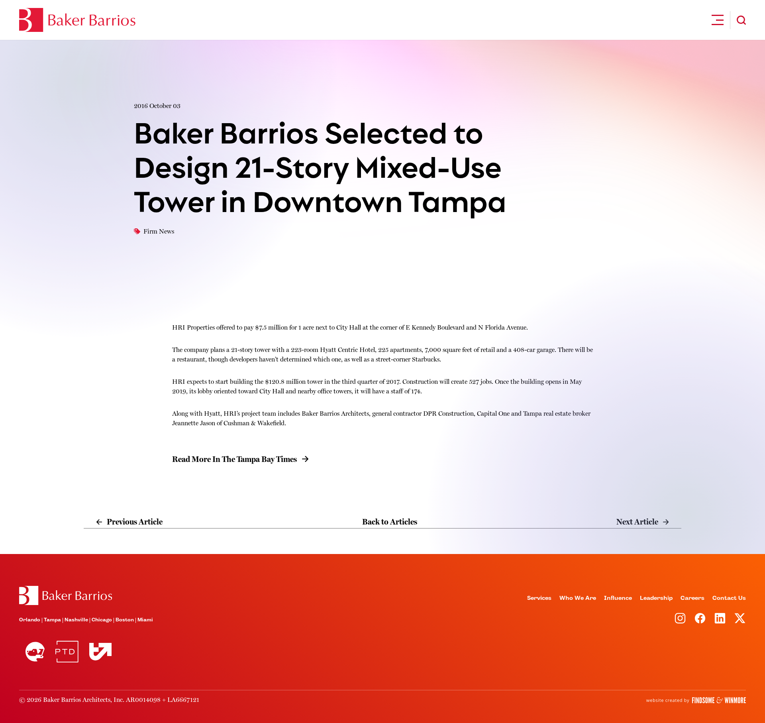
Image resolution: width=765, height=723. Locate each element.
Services (539, 598)
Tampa (52, 620)
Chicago (102, 620)
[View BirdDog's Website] (35, 651)
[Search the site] (741, 20)
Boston (125, 620)
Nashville (76, 620)
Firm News (158, 232)
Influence (618, 598)
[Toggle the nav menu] (718, 20)
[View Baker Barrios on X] (740, 618)
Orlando (29, 620)
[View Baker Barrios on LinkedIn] (720, 618)
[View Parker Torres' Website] (67, 651)
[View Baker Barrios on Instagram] (680, 618)
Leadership (656, 598)
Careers (692, 598)
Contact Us (729, 598)
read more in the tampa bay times (234, 459)
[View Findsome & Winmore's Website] (696, 700)
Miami (145, 620)
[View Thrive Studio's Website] (97, 651)
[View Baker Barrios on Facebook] (700, 618)
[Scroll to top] (65, 595)
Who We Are (577, 598)
